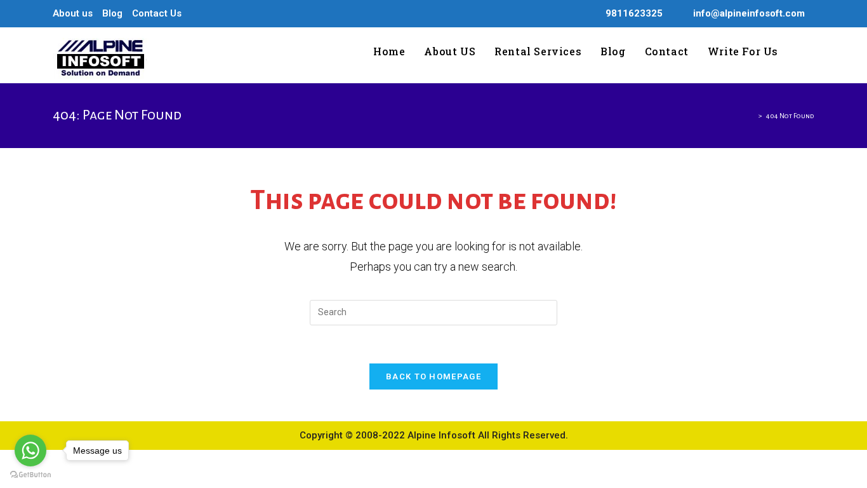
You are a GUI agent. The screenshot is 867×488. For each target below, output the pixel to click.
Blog (112, 13)
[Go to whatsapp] (30, 450)
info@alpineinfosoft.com (749, 13)
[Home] (752, 115)
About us (73, 13)
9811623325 (634, 13)
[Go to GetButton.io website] (30, 475)
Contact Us (157, 13)
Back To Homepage (433, 376)
